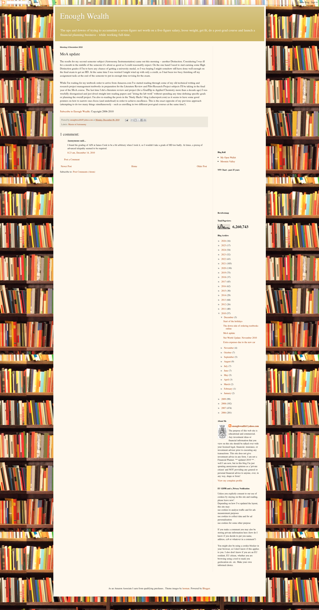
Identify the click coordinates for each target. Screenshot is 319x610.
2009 (224, 399)
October (228, 352)
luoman (185, 588)
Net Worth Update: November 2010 (240, 337)
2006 (224, 412)
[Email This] (132, 120)
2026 (224, 240)
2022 (224, 258)
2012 (224, 304)
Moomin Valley (227, 161)
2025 (224, 245)
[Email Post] (126, 119)
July (226, 366)
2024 (224, 249)
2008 (224, 403)
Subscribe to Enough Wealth (75, 111)
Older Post (202, 166)
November (229, 347)
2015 (224, 290)
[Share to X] (138, 120)
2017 (224, 281)
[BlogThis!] (135, 120)
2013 (224, 299)
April (227, 379)
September (229, 356)
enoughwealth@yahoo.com (245, 426)
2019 (224, 272)
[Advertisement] (238, 96)
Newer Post (66, 166)
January (228, 393)
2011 (224, 308)
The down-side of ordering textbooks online (240, 327)
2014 (224, 295)
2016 (224, 286)
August (227, 361)
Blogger (206, 588)
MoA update (229, 333)
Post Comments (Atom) (84, 171)
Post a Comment (72, 159)
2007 (224, 407)
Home (134, 166)
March (227, 384)
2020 (224, 268)
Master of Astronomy (77, 124)
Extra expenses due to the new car (239, 342)
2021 (224, 263)
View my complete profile (230, 480)
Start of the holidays (232, 321)
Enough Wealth (84, 15)
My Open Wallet (228, 157)
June (226, 370)
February (228, 388)
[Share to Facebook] (141, 120)
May (226, 375)
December (229, 317)
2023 (224, 254)
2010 (224, 313)
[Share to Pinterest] (145, 120)
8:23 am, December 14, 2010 (81, 152)
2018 (224, 277)
